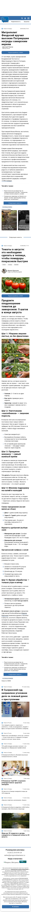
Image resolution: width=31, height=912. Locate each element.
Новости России (7, 722)
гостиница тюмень (7, 206)
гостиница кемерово (7, 678)
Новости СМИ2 (6, 209)
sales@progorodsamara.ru (14, 855)
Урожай (16, 264)
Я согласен (15, 906)
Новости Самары (8, 28)
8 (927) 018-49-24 (15, 853)
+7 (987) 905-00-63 (13, 883)
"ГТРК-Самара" (7, 181)
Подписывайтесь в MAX (15, 52)
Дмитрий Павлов (7, 47)
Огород (10, 264)
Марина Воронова (13, 270)
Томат (4, 264)
